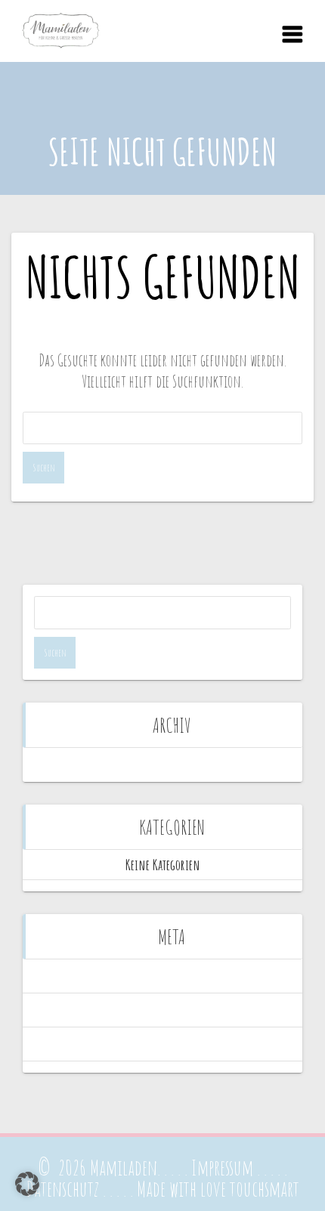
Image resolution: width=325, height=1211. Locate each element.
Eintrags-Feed (163, 1009)
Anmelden (162, 975)
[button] (27, 1184)
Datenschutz (62, 1188)
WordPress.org (162, 1043)
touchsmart (264, 1188)
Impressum (222, 1167)
